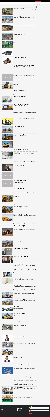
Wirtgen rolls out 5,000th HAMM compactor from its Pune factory (21, 292)
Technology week (15, 395)
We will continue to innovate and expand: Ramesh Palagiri (20, 248)
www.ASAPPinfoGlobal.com (5, 411)
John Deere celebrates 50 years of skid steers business (20, 264)
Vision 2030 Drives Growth (16, 82)
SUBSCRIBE (31, 413)
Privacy (19, 409)
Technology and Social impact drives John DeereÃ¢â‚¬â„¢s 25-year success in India (23, 118)
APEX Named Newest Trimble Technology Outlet (19, 16)
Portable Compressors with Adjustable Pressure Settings (20, 331)
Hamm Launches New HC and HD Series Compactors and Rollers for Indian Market (23, 65)
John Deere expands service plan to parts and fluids (19, 180)
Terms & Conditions (20, 408)
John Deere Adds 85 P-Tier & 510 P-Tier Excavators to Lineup (21, 104)
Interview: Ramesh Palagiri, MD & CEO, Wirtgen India (19, 90)
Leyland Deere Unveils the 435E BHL (18, 383)
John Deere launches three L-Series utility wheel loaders (20, 299)
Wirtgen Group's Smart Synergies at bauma (18, 285)
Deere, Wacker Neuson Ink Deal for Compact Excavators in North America (22, 160)
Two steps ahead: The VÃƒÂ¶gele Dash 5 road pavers (20, 96)
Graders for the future (16, 228)
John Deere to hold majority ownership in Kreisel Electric (20, 206)
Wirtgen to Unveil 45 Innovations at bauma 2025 (19, 49)
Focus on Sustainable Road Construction (18, 126)
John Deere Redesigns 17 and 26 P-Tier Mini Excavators (20, 8)
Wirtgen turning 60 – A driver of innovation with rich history (20, 214)
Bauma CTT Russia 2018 (16, 306)
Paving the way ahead (16, 191)
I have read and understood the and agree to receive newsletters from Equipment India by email (39, 411)
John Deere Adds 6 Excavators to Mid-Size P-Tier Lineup (20, 149)
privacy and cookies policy (39, 411)
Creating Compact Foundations (17, 141)
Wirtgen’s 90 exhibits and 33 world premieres (19, 152)
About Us (19, 407)
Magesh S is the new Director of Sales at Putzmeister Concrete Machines (22, 68)
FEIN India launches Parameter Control (18, 387)
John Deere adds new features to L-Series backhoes (20, 313)
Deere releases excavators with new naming (18, 188)
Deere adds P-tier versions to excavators (18, 172)
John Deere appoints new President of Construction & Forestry (21, 256)
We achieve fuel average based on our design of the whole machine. (21, 379)
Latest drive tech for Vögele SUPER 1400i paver (19, 225)
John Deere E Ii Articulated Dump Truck (18, 240)
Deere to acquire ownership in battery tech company (19, 203)
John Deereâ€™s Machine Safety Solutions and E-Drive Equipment (21, 24)
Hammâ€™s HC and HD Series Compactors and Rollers (20, 57)
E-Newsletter (19, 410)
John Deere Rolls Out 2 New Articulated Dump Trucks (20, 134)
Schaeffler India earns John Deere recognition (19, 278)
